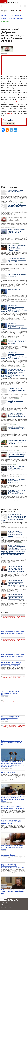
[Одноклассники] (7, 130)
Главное (4, 15)
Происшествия (13, 18)
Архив (11, 15)
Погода (4, 18)
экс (12, 92)
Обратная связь (5, 904)
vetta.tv (5, 53)
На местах (20, 102)
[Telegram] (11, 130)
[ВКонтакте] (3, 130)
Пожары (23, 18)
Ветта (12, 120)
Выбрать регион (5, 906)
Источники (18, 15)
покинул (9, 113)
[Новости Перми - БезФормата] (9, 2)
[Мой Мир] (15, 130)
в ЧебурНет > (6, 21)
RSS (10, 907)
